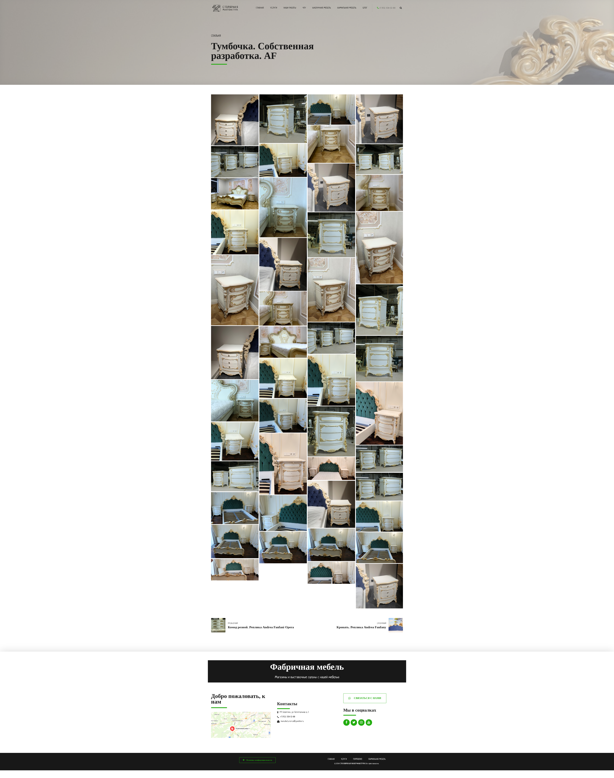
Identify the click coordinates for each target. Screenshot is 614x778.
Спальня (216, 36)
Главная (260, 8)
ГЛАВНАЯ (331, 759)
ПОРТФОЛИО (357, 759)
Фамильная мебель (346, 8)
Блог (365, 8)
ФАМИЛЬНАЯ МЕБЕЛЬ (377, 759)
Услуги (273, 8)
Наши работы (289, 8)
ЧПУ (304, 8)
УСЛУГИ (344, 759)
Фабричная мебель (321, 8)
